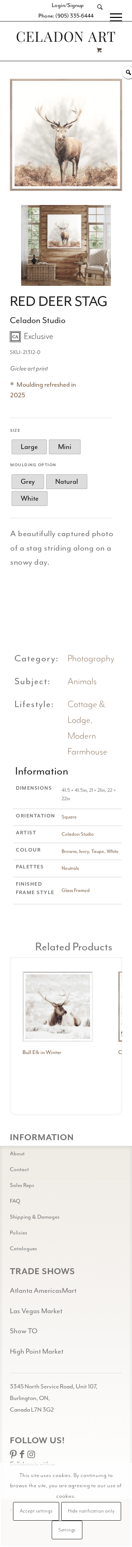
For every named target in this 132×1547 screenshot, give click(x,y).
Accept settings (36, 1511)
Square (69, 817)
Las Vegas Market (36, 1311)
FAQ (15, 1201)
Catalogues (23, 1248)
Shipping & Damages (34, 1216)
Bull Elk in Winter (42, 1052)
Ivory (84, 851)
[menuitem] (96, 18)
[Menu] (112, 18)
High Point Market (36, 1351)
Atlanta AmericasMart (43, 1290)
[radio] (29, 447)
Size (15, 430)
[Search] (96, 18)
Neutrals (70, 868)
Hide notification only (91, 1511)
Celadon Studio (78, 834)
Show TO (23, 1331)
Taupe (97, 851)
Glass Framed (76, 890)
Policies (18, 1232)
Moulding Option (33, 465)
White (113, 851)
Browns (69, 851)
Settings (67, 1530)
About (17, 1153)
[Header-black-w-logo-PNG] (66, 37)
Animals (82, 681)
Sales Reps (22, 1185)
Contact (19, 1169)
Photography (91, 658)
